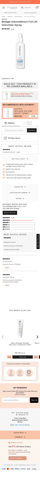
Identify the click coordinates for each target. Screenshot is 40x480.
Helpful (7, 268)
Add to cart (22, 357)
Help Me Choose (38, 241)
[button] (37, 337)
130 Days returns (14, 138)
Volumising (18, 16)
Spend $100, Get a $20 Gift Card (20, 2)
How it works (18, 458)
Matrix (4, 19)
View (33, 116)
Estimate (32, 130)
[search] (22, 7)
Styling (10, 16)
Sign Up (34, 400)
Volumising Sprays (29, 16)
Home (3, 16)
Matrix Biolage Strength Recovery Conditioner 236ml (20, 344)
